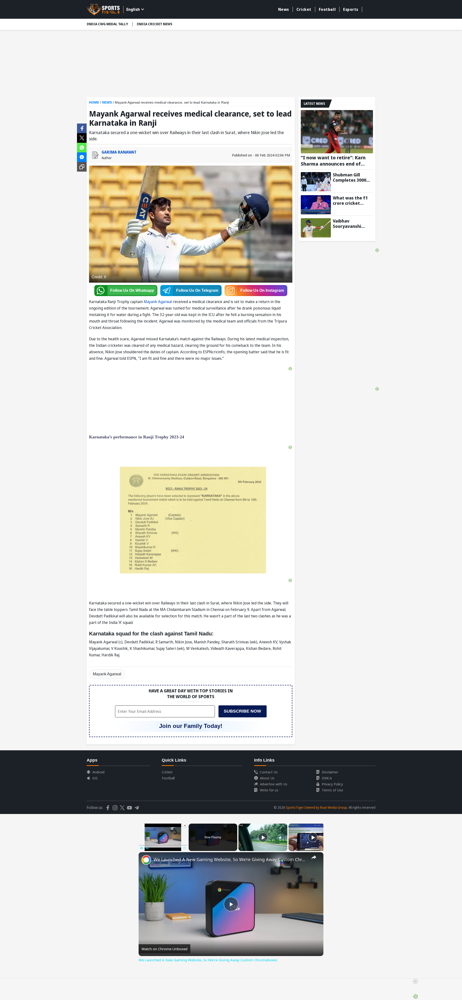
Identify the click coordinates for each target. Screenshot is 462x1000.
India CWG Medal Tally (107, 24)
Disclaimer (330, 772)
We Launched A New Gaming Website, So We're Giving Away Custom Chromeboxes (230, 859)
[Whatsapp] (82, 147)
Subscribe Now (242, 711)
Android (98, 772)
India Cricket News (154, 24)
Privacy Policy (332, 784)
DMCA (327, 778)
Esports (350, 9)
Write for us (269, 790)
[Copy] (82, 167)
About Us (267, 778)
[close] (415, 981)
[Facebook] (82, 127)
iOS (95, 778)
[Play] (263, 837)
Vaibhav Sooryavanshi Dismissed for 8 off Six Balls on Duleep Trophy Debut (352, 223)
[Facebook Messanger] (82, 156)
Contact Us (269, 772)
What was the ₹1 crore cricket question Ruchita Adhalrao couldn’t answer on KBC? (351, 200)
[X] (82, 137)
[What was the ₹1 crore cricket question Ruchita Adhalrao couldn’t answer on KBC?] (316, 204)
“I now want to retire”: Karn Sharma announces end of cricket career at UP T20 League (333, 161)
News (283, 9)
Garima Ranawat (119, 152)
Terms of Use (332, 790)
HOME (94, 102)
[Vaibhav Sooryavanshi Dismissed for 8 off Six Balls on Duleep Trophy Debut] (316, 227)
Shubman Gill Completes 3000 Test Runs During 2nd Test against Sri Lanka (350, 177)
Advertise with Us (273, 784)
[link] (146, 860)
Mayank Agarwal (158, 301)
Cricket (303, 9)
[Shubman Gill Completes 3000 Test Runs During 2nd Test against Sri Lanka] (316, 181)
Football (327, 9)
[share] (313, 857)
